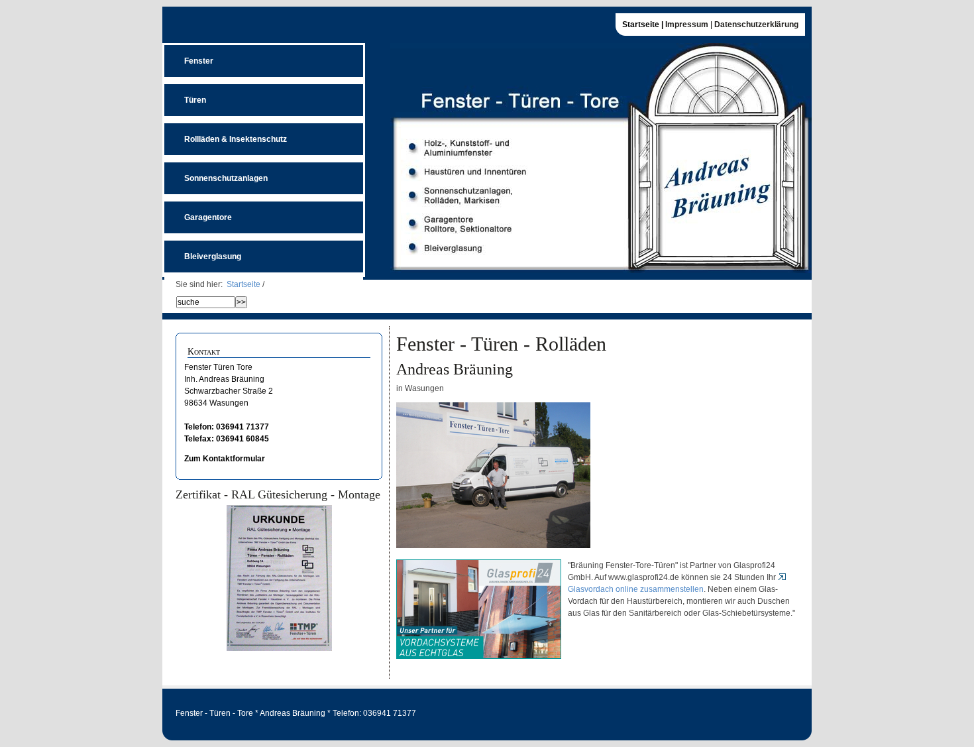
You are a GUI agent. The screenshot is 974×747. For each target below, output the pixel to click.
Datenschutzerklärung (756, 24)
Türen (185, 94)
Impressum (686, 24)
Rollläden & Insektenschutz (225, 133)
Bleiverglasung (202, 251)
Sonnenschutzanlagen (216, 172)
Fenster (188, 55)
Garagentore (198, 211)
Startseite (243, 284)
